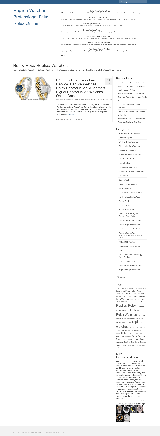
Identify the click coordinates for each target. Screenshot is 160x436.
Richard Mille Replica (127, 242)
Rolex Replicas (140, 333)
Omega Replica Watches (128, 184)
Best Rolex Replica (123, 288)
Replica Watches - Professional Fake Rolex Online (31, 16)
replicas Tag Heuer (126, 322)
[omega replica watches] (119, 408)
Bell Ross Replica (125, 137)
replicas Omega (131, 318)
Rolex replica (125, 394)
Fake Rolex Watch (131, 294)
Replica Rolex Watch (126, 209)
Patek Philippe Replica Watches (130, 192)
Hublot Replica (124, 163)
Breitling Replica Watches (128, 142)
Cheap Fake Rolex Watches (129, 146)
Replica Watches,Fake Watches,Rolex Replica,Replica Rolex (130, 235)
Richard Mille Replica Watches (130, 246)
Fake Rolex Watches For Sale (99, 99)
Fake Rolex (120, 293)
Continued (70, 114)
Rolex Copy (132, 327)
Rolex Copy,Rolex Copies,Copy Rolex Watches (130, 255)
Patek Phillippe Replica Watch (130, 197)
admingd (61, 99)
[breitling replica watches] (126, 408)
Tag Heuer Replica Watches (129, 269)
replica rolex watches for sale (130, 220)
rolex (121, 250)
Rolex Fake (124, 330)
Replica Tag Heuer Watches (129, 224)
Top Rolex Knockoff (132, 348)
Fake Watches (78, 119)
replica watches (126, 361)
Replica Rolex (126, 305)
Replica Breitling (125, 201)
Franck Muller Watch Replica (129, 159)
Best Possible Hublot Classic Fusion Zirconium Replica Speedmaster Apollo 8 (132, 97)
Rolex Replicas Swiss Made (123, 336)
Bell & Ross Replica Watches (82, 99)
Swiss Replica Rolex (135, 342)
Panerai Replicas (125, 188)
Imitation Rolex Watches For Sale (131, 171)
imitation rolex (134, 299)
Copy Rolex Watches (135, 290)
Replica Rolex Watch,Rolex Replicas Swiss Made (129, 215)
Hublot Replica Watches (128, 167)
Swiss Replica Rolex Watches (130, 265)
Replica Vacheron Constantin (129, 229)
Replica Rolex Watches (127, 312)
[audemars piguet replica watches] (126, 417)
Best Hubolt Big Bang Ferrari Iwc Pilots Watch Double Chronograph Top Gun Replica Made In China (132, 86)
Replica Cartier (124, 205)
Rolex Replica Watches (130, 339)
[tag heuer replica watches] (133, 408)
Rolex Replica (128, 333)
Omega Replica (124, 180)
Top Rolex (123, 348)
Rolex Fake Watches (133, 330)
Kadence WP (61, 432)
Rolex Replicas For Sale (128, 261)
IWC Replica (123, 175)
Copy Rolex (120, 291)
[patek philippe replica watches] (140, 408)
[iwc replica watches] (119, 417)
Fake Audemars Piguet (127, 150)
